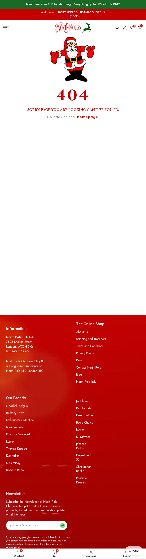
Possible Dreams (81, 480)
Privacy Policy (85, 353)
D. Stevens (83, 437)
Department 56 (83, 457)
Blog (79, 374)
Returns (81, 360)
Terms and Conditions (90, 346)
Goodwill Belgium (17, 406)
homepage (87, 117)
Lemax (10, 441)
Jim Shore (82, 401)
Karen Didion (84, 415)
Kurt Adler (12, 455)
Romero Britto (15, 470)
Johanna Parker (81, 446)
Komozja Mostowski (18, 434)
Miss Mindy (13, 463)
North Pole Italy (86, 381)
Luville (80, 429)
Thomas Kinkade (16, 448)
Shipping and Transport (91, 339)
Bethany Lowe (15, 413)
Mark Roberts (14, 427)
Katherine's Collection (20, 420)
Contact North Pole (88, 367)
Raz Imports (83, 408)
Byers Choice (84, 422)
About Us (82, 332)
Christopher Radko (83, 469)
